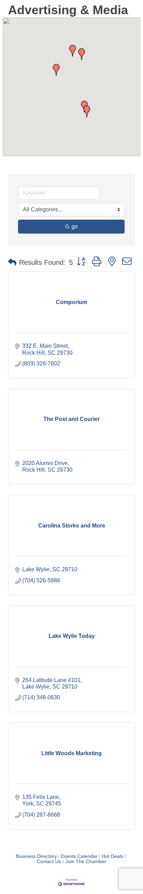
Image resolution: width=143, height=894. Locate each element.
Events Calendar (79, 856)
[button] (87, 111)
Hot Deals (112, 856)
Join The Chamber (85, 861)
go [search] (75, 226)
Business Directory (36, 856)
